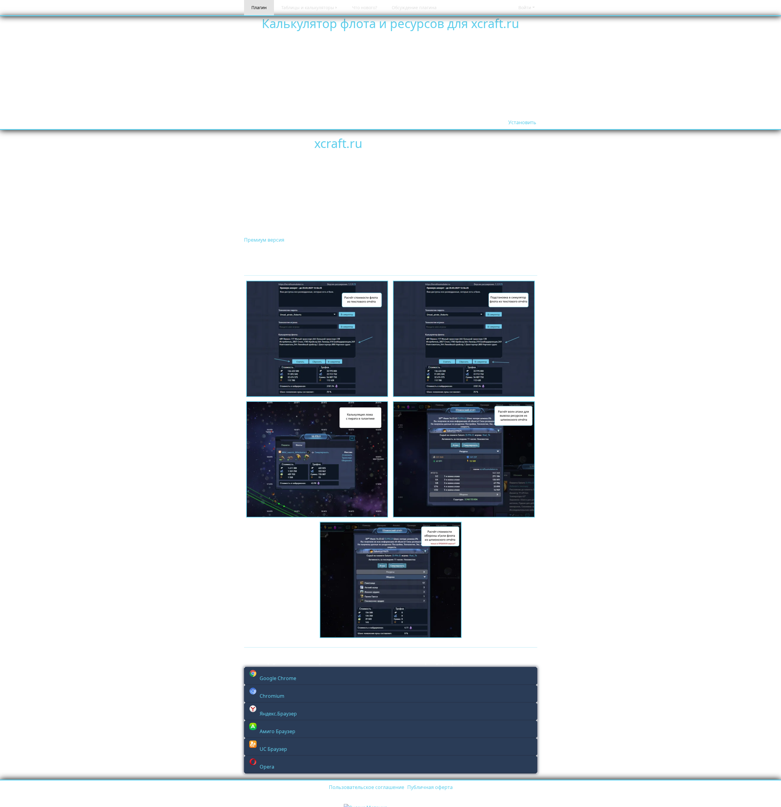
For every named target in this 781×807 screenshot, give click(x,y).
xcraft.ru (338, 143)
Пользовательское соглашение (366, 787)
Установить (522, 122)
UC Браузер (273, 749)
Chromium (272, 696)
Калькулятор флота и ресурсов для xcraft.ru (390, 23)
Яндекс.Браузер (278, 713)
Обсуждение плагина (414, 7)
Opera (267, 766)
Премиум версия (264, 239)
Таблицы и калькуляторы (307, 7)
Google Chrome (278, 678)
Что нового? (364, 7)
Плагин (259, 7)
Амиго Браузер (277, 731)
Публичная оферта (430, 787)
